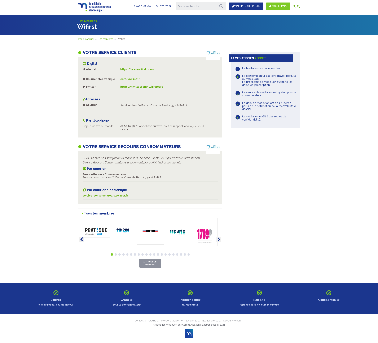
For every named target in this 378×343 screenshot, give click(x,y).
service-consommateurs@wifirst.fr (105, 195)
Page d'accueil (86, 39)
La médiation (141, 6)
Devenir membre (232, 320)
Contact (139, 320)
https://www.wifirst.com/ (137, 69)
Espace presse (210, 320)
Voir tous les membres (150, 263)
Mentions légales (170, 320)
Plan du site (191, 320)
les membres (106, 39)
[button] (112, 254)
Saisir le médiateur (247, 6)
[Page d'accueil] (94, 11)
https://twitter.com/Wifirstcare (141, 86)
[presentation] (81, 239)
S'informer (163, 6)
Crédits (152, 320)
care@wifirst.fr (130, 79)
